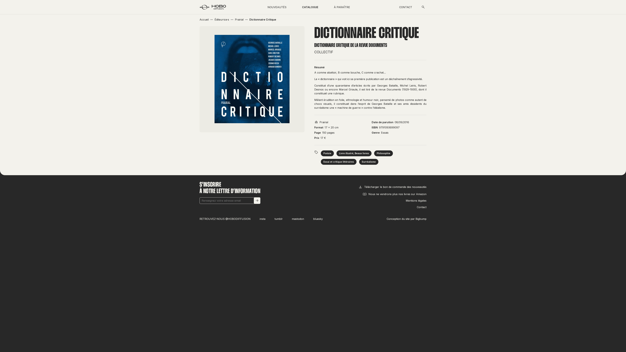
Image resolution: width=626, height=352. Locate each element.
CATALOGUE (310, 7)
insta (262, 218)
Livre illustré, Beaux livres (354, 153)
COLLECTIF (323, 52)
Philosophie (383, 153)
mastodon (298, 218)
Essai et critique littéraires (338, 161)
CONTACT (405, 7)
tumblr (279, 218)
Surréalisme (369, 161)
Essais (384, 132)
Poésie (327, 153)
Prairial (324, 122)
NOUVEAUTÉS (277, 7)
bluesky (318, 218)
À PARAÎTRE (342, 7)
